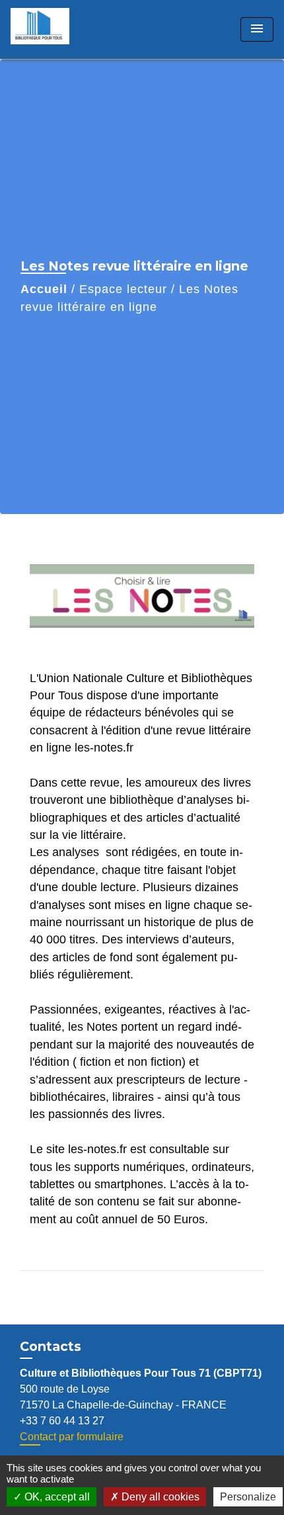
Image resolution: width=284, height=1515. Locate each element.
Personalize (248, 1496)
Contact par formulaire (72, 1436)
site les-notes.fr (86, 1149)
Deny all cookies (159, 1496)
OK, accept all (56, 1496)
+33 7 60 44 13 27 (62, 1420)
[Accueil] (60, 29)
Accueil (43, 289)
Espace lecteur (123, 289)
